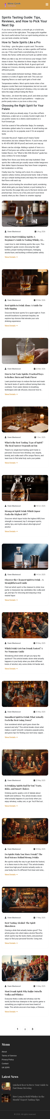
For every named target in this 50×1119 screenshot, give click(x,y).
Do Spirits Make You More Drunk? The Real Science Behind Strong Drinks (23, 856)
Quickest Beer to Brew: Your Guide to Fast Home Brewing (30, 1086)
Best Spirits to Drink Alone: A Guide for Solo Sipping (23, 307)
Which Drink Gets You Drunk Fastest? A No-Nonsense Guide (24, 650)
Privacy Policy (8, 1060)
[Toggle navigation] (47, 4)
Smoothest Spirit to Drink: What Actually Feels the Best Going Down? (24, 719)
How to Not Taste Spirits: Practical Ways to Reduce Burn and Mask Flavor (24, 376)
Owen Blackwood (14, 232)
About (4, 1052)
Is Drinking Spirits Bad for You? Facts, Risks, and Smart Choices (23, 787)
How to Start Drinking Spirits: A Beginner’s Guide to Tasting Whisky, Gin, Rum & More (24, 238)
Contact (5, 1063)
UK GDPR (6, 1067)
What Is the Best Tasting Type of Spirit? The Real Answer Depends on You (24, 444)
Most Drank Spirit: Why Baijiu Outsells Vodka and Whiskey (23, 993)
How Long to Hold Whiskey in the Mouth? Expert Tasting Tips (28, 1098)
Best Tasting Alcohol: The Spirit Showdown (20, 924)
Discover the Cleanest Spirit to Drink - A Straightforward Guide (24, 581)
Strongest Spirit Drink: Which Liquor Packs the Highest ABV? (22, 513)
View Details (10, 257)
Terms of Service (9, 1056)
